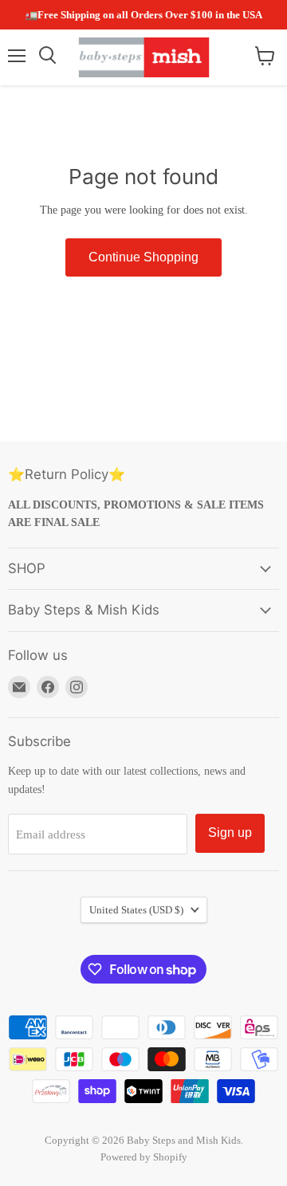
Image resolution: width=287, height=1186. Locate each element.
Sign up (230, 832)
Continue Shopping (143, 257)
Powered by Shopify (143, 1157)
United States (136, 910)
